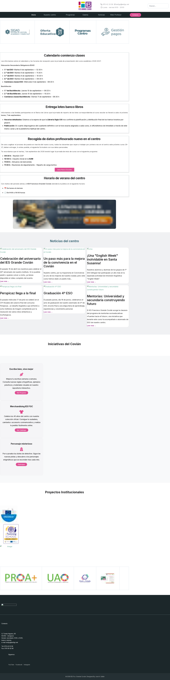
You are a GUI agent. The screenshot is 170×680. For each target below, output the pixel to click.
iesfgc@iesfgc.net (122, 4)
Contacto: (135, 15)
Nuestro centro (50, 15)
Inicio (33, 15)
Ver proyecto (21, 393)
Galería (85, 15)
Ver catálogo (21, 430)
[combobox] (158, 6)
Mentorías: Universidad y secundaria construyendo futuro (106, 300)
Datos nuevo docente (64, 169)
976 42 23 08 (108, 4)
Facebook (19, 664)
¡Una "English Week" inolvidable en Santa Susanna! (102, 259)
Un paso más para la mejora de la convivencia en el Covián (64, 262)
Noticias (101, 15)
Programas (70, 15)
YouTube (11, 664)
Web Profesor (115, 15)
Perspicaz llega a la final (18, 293)
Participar (21, 464)
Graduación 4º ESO (58, 293)
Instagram (27, 664)
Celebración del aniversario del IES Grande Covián (20, 260)
